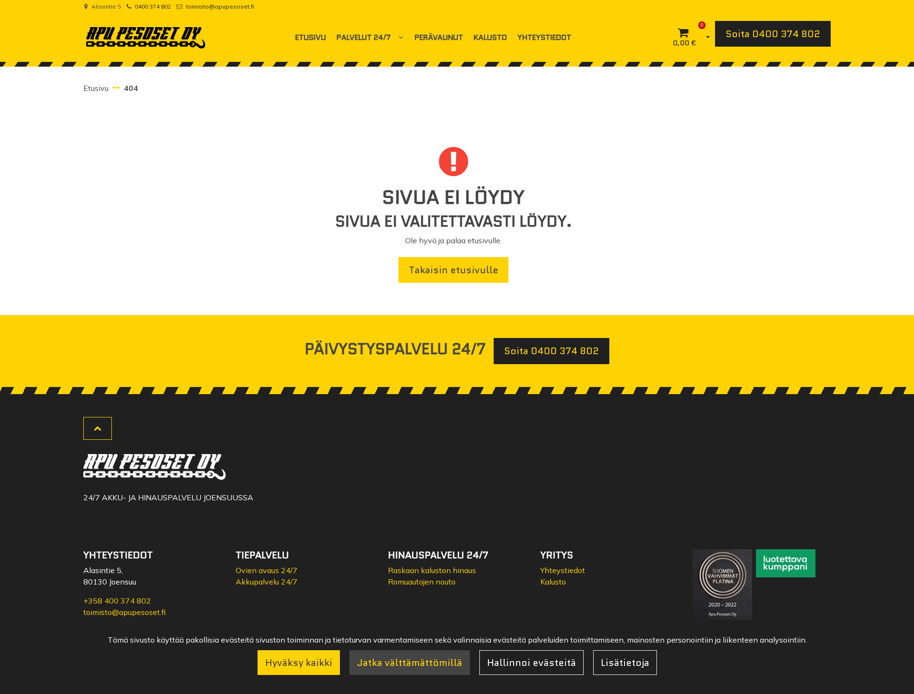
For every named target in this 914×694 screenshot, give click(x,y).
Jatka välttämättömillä (409, 662)
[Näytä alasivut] (401, 37)
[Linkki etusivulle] (145, 38)
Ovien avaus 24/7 (267, 570)
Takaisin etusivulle (453, 270)
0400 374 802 (153, 6)
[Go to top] (97, 428)
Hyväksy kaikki (298, 662)
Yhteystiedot (562, 570)
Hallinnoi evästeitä (531, 662)
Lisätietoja (625, 662)
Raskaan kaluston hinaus (432, 570)
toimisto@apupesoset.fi (220, 6)
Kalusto (553, 581)
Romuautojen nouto (422, 581)
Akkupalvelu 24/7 (267, 581)
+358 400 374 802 (117, 600)
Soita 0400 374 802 (772, 33)
